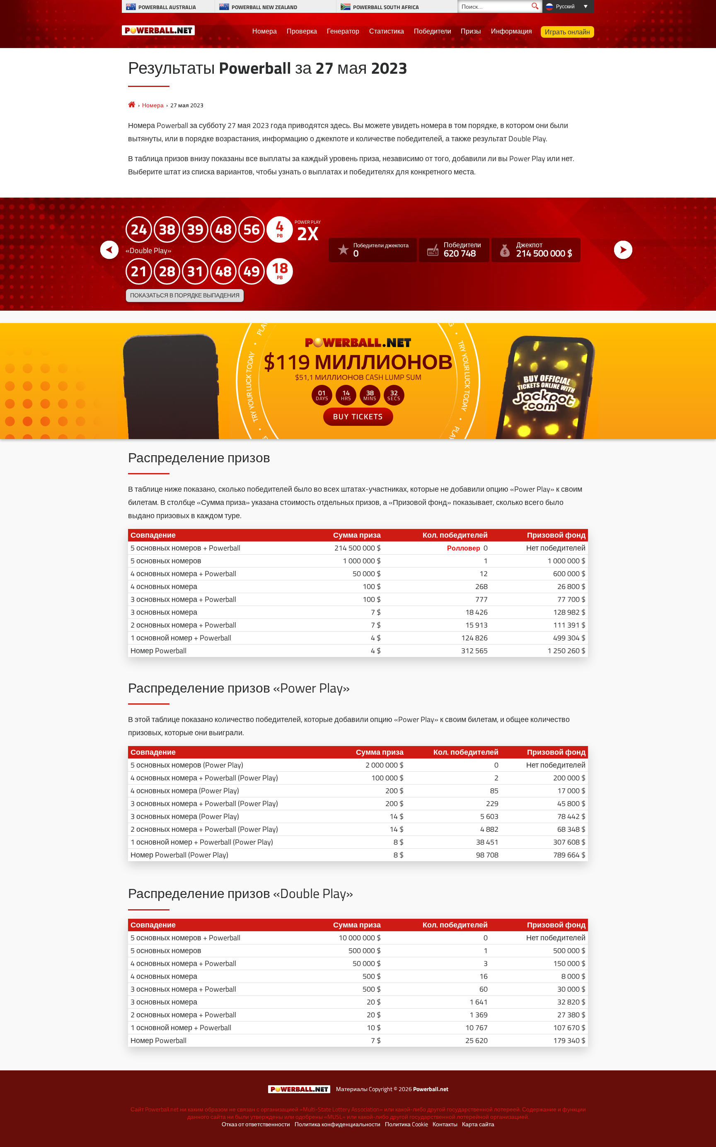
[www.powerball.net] (158, 29)
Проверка (302, 31)
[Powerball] (131, 105)
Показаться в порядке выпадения (184, 295)
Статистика (386, 31)
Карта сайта (478, 1124)
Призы (471, 31)
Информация (511, 31)
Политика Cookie (406, 1124)
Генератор (343, 31)
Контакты (445, 1124)
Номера (264, 31)
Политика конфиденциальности (337, 1124)
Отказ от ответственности (256, 1124)
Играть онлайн (567, 32)
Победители (432, 31)
